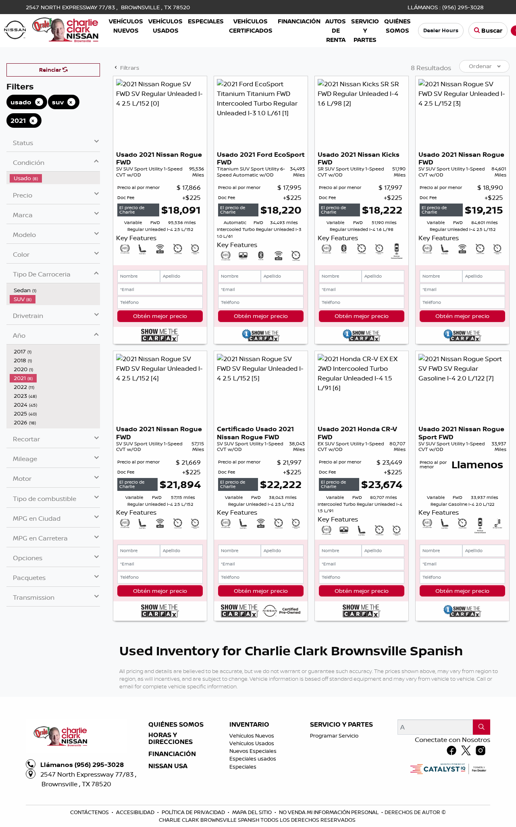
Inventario (249, 724)
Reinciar (50, 69)
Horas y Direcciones (170, 738)
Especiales (242, 766)
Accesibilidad (136, 812)
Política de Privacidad (194, 812)
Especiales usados (252, 758)
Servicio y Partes (341, 724)
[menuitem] (55, 178)
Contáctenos (90, 812)
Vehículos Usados (251, 743)
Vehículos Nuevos (251, 735)
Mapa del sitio (252, 812)
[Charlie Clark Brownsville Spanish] (51, 29)
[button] (126, 26)
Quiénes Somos (176, 724)
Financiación (172, 754)
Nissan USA (167, 766)
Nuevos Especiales (253, 750)
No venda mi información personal (329, 812)
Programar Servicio (334, 735)
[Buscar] (481, 727)
